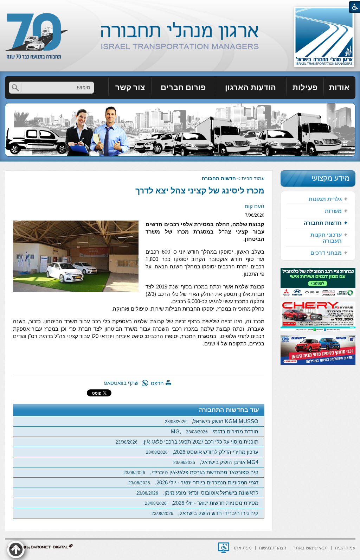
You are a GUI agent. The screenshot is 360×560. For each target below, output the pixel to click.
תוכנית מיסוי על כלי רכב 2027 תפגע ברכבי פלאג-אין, (187, 442)
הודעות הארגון (250, 87)
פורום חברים (183, 87)
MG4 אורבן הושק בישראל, (215, 462)
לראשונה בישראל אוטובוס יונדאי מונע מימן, (197, 493)
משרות (333, 211)
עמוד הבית (253, 178)
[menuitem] (339, 87)
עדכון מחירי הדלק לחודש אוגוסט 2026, (202, 452)
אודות (339, 87)
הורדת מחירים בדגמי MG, (214, 431)
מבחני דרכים (326, 253)
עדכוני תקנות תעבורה (326, 238)
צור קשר (130, 87)
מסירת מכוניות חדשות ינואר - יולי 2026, (201, 503)
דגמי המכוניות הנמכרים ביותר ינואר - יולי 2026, (193, 482)
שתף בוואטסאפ (121, 383)
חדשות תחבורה (219, 178)
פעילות (304, 87)
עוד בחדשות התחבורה (229, 410)
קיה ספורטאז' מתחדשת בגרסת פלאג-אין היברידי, (190, 472)
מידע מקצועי (330, 178)
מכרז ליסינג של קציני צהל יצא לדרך (199, 190)
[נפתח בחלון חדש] (223, 547)
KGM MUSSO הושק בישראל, (211, 421)
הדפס (157, 383)
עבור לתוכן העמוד (180, 7)
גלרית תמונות (325, 199)
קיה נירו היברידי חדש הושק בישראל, (205, 513)
